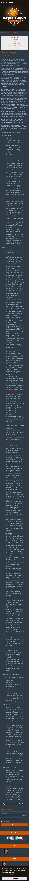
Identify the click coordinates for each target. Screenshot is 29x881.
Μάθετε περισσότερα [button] (8, 874)
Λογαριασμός (14, 39)
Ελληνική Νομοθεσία (14, 49)
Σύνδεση (3, 809)
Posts (14, 41)
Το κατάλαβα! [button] (14, 878)
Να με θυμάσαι (5, 821)
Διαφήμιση (14, 47)
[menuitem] (9, 2)
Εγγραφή (8, 809)
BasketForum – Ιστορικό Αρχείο (17, 851)
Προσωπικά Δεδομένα (14, 43)
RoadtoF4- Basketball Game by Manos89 (17, 864)
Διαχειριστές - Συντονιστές (14, 45)
